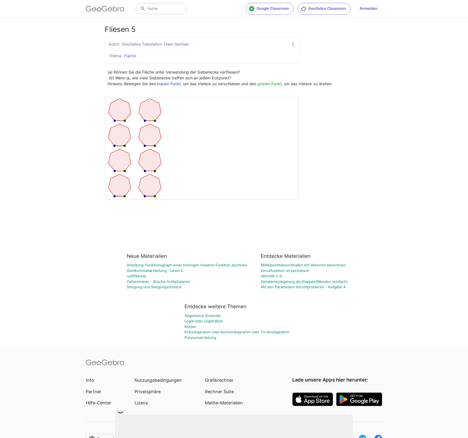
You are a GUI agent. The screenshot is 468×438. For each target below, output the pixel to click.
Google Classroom (273, 8)
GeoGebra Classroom (327, 8)
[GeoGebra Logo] (105, 9)
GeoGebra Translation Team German (155, 44)
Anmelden (368, 8)
